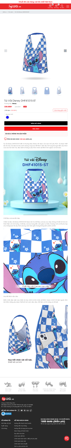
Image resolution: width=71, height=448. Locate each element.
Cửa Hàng (4, 428)
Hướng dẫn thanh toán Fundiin (22, 423)
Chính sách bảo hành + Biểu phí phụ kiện (25, 438)
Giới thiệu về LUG (6, 423)
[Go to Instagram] (24, 410)
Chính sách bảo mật (20, 441)
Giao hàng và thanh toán (21, 431)
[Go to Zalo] (27, 410)
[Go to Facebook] (18, 410)
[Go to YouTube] (21, 410)
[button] (62, 6)
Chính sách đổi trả (19, 436)
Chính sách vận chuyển (20, 443)
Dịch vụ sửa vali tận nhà (21, 446)
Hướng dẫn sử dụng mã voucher (23, 428)
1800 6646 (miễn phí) (49, 390)
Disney (14, 103)
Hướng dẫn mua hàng (20, 425)
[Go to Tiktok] (30, 410)
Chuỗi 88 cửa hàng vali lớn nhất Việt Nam (35, 2)
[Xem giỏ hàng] (56, 6)
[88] (50, 6)
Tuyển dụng (4, 425)
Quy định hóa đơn (19, 433)
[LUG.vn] (14, 6)
